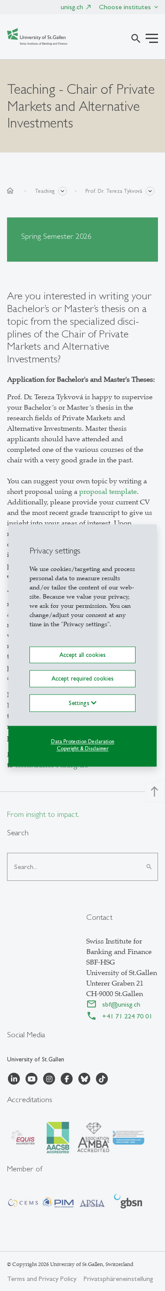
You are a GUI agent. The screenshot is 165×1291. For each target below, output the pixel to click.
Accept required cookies (82, 678)
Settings (80, 702)
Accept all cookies (82, 654)
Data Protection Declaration (82, 741)
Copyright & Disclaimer (83, 749)
